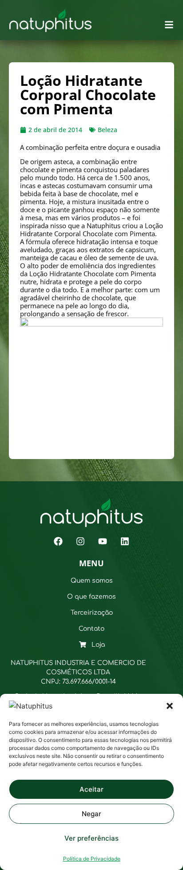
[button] (169, 705)
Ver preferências (91, 838)
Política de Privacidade (91, 858)
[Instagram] (80, 541)
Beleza (107, 129)
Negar (91, 814)
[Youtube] (102, 541)
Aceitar (91, 789)
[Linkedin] (125, 541)
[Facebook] (58, 541)
